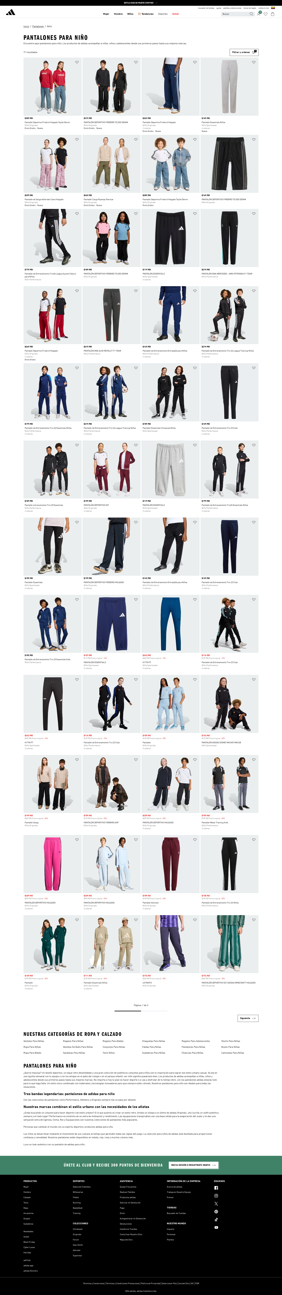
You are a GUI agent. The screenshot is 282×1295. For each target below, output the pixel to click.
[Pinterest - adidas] (236, 1212)
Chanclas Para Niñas (192, 1053)
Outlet (175, 14)
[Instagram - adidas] (236, 1196)
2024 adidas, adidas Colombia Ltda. (141, 1291)
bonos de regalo (250, 8)
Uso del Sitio (183, 1284)
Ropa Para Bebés (32, 1053)
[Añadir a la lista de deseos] (77, 63)
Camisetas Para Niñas (232, 1053)
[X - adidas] (236, 1204)
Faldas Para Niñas (151, 1047)
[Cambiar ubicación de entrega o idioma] (273, 8)
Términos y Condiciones (93, 1284)
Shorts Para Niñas (230, 1041)
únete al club (263, 8)
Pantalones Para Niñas (193, 1047)
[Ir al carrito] (272, 14)
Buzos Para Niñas (230, 1047)
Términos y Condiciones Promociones (123, 1284)
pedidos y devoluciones (232, 8)
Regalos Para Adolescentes (196, 1041)
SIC (192, 1284)
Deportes (163, 14)
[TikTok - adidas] (236, 1220)
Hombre (118, 14)
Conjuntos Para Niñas (114, 1047)
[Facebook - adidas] (236, 1188)
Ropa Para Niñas (32, 1047)
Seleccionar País (169, 1284)
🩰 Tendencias (145, 14)
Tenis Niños (109, 1053)
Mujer (106, 14)
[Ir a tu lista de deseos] (265, 14)
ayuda (218, 8)
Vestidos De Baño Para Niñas (78, 1047)
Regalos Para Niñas (73, 1041)
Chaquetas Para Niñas (153, 1041)
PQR (197, 1284)
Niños (130, 14)
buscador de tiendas (206, 8)
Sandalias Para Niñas (74, 1053)
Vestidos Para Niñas (34, 1041)
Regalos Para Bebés (113, 1041)
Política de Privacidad (151, 1284)
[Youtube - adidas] (236, 1228)
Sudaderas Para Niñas (153, 1053)
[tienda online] (10, 12)
